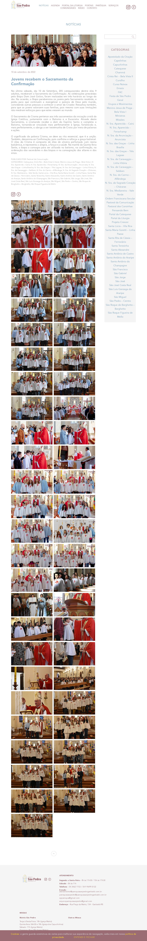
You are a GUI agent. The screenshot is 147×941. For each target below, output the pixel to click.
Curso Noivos (120, 84)
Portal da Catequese (120, 214)
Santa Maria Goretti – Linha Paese (72, 173)
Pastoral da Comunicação (120, 202)
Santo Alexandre (52, 176)
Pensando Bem (120, 210)
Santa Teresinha (37, 176)
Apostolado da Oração (120, 56)
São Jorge (75, 179)
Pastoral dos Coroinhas (120, 206)
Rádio (81, 8)
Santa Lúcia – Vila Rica (48, 173)
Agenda (55, 5)
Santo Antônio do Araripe (120, 257)
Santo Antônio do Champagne (34, 179)
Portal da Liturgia (72, 5)
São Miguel (56, 181)
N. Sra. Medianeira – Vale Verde (24, 173)
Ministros (120, 115)
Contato (92, 8)
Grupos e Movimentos (120, 104)
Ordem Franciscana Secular (120, 198)
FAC (120, 92)
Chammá (120, 72)
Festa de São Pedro (120, 96)
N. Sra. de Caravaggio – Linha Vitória (78, 168)
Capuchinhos (120, 64)
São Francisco (53, 179)
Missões (120, 119)
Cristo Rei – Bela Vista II (44, 162)
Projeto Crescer (120, 222)
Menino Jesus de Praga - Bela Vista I (75, 162)
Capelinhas (120, 60)
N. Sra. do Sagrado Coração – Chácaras (79, 170)
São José (84, 179)
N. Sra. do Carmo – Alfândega (49, 170)
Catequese (28, 162)
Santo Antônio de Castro (70, 176)
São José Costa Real (120, 285)
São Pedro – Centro (70, 181)
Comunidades (68, 8)
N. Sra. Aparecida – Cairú (120, 123)
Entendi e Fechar (84, 937)
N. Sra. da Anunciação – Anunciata (73, 165)
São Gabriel (65, 179)
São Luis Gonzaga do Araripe (37, 181)
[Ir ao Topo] (53, 855)
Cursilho (120, 80)
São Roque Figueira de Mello (43, 184)
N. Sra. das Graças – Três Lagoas (48, 168)
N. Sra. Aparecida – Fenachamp (44, 165)
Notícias (44, 5)
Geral (57, 162)
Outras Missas (74, 918)
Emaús (120, 88)
